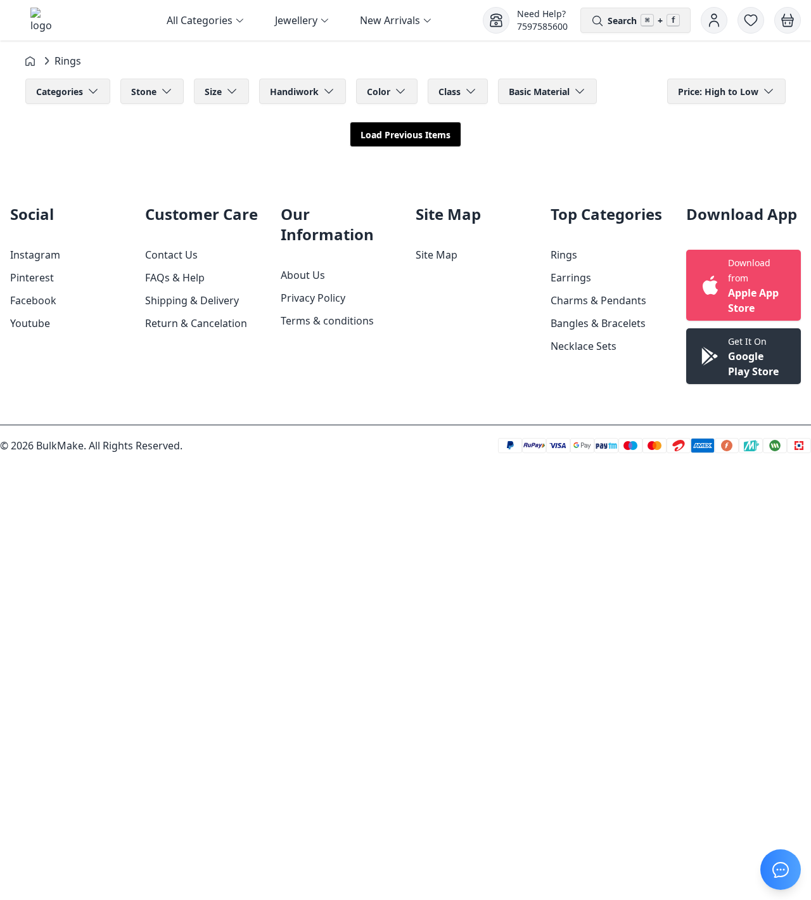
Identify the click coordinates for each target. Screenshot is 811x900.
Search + (641, 21)
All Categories (200, 20)
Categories (59, 92)
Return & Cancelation (196, 323)
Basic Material (539, 92)
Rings (564, 255)
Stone (143, 92)
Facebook (33, 300)
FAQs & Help (175, 278)
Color (378, 92)
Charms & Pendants (598, 300)
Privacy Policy (313, 298)
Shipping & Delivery (192, 300)
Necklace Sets (583, 346)
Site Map (436, 255)
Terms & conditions (327, 321)
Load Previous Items (405, 135)
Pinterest (32, 278)
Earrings (571, 278)
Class (449, 92)
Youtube (30, 323)
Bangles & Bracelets (598, 323)
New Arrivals (390, 20)
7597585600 (542, 26)
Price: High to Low (718, 92)
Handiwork (294, 92)
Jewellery (296, 20)
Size (213, 92)
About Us (303, 275)
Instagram (35, 255)
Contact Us (171, 255)
